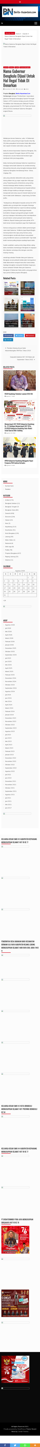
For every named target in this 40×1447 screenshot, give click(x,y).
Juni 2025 (8, 661)
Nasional (8, 543)
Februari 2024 (10, 711)
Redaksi (7, 489)
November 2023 (10, 721)
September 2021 (11, 791)
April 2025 (8, 668)
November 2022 (10, 761)
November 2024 (10, 681)
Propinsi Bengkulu (25, 67)
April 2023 (8, 745)
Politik (16, 67)
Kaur (6, 523)
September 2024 (11, 688)
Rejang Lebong (10, 556)
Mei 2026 (8, 631)
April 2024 (8, 705)
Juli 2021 (8, 798)
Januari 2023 (9, 755)
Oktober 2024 (10, 685)
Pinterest (30, 335)
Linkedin (9, 340)
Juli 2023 (8, 735)
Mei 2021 (8, 804)
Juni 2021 (8, 801)
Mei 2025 (8, 665)
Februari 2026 (10, 641)
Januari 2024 (9, 715)
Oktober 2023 (10, 725)
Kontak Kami (9, 486)
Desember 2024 (10, 678)
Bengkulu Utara (10, 510)
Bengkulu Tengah (11, 507)
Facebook (8, 335)
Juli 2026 (8, 628)
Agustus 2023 (10, 731)
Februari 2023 (10, 751)
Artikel (7, 500)
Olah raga (8, 546)
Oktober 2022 (10, 765)
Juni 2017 (8, 808)
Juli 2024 (8, 695)
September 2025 (11, 655)
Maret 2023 (9, 748)
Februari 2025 (10, 675)
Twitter (20, 335)
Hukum (11, 67)
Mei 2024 (8, 701)
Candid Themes (23, 1431)
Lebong (7, 537)
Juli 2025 (8, 658)
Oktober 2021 (10, 788)
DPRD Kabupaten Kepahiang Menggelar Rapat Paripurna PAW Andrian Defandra (19, 462)
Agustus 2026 (10, 625)
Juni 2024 (8, 698)
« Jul (4, 600)
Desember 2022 (10, 758)
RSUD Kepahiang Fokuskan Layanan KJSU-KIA (19, 394)
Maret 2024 (9, 708)
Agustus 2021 (10, 794)
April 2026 (8, 635)
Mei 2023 (8, 741)
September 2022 (11, 768)
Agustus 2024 (10, 691)
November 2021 (10, 784)
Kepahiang (8, 527)
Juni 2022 (8, 778)
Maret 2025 (9, 671)
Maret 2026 (9, 638)
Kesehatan (8, 530)
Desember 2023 (10, 718)
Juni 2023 (8, 738)
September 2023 (11, 728)
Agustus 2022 (10, 771)
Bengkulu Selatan (11, 503)
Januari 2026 (9, 645)
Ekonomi (8, 517)
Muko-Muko (9, 540)
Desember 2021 (10, 781)
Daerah (6, 67)
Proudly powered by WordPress (14, 1429)
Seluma (7, 560)
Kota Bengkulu (10, 533)
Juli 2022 (8, 774)
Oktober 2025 (10, 651)
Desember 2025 (10, 648)
